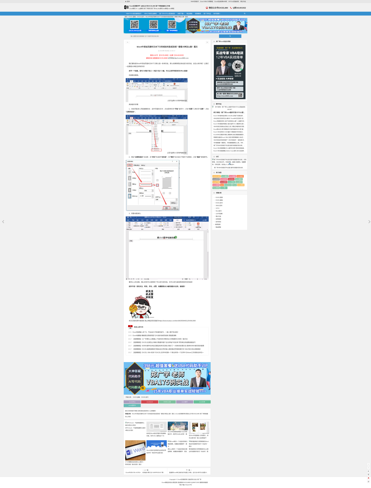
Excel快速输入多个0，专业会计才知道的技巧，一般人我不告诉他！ (153, 332)
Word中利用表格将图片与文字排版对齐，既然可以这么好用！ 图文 (177, 434)
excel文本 (202, 402)
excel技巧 (239, 182)
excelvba (231, 179)
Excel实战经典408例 (220, 1)
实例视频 (218, 219)
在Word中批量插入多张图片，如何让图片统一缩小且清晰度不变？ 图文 (198, 438)
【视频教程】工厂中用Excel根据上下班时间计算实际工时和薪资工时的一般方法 (158, 339)
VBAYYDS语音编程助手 (133, 13)
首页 (126, 16)
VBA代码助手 (195, 1)
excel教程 (225, 176)
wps (222, 185)
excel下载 (216, 182)
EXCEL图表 (219, 197)
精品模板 (189, 13)
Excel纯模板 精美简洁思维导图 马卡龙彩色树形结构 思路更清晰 (152, 335)
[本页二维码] (368, 481)
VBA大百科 (219, 205)
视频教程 (198, 13)
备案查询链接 (204, 482)
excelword (150, 402)
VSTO (217, 208)
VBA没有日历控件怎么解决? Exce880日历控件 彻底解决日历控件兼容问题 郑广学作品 (239, 118)
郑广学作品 (207, 13)
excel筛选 (231, 182)
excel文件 (216, 179)
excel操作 (185, 402)
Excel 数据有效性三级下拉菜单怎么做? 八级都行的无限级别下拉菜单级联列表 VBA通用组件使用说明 (244, 121)
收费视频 (217, 224)
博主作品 (243, 1)
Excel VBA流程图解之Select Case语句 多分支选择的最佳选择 (232, 151)
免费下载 (180, 13)
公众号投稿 (219, 213)
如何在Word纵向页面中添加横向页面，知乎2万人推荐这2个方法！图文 (156, 436)
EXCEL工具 (167, 402)
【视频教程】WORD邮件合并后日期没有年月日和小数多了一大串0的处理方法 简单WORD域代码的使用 (166, 346)
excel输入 (224, 188)
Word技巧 (219, 211)
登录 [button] (128, 1)
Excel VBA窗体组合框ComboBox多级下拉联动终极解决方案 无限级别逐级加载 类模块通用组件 (242, 115)
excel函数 (216, 185)
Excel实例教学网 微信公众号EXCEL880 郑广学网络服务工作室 (149, 6)
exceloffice (132, 402)
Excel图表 (216, 188)
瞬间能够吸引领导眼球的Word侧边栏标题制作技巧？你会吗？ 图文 (198, 451)
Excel (234, 185)
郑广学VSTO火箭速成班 (167, 13)
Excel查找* (239, 179)
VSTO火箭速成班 (233, 1)
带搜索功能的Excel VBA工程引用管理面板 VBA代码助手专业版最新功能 (235, 137)
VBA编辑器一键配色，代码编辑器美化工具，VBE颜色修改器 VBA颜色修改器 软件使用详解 (241, 142)
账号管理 (216, 13)
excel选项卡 (132, 405)
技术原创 (218, 221)
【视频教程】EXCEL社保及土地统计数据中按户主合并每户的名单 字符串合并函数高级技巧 (161, 342)
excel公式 (224, 179)
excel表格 (241, 185)
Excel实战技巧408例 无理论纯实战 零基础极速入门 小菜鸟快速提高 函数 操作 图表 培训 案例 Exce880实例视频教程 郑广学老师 (230, 167)
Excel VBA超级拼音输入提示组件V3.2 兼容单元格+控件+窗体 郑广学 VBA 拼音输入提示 (240, 124)
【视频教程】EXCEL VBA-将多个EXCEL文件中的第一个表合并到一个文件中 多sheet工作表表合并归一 (166, 352)
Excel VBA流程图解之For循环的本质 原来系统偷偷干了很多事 (232, 148)
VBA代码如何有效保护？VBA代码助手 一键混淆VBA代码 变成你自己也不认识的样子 (239, 140)
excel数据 (232, 176)
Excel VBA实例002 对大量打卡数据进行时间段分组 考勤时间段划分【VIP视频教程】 (239, 132)
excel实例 (224, 182)
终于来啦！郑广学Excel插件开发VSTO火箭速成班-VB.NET (234, 112)
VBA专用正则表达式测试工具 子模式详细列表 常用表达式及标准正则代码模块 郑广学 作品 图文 (242, 126)
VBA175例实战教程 (150, 13)
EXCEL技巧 (140, 16)
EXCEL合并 (216, 176)
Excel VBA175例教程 (206, 1)
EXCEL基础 (132, 16)
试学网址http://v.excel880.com (178, 58)
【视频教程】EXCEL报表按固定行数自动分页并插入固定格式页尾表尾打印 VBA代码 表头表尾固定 (164, 349)
